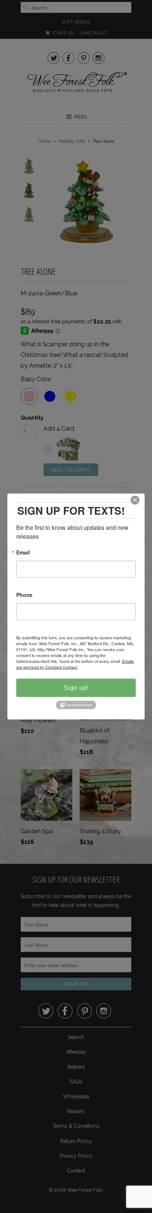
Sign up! (76, 688)
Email (23, 553)
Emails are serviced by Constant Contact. (75, 664)
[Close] (135, 500)
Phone (24, 595)
